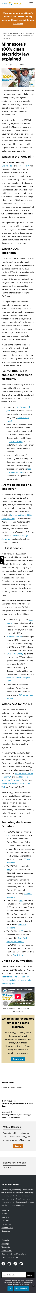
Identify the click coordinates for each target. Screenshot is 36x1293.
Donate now (18, 1059)
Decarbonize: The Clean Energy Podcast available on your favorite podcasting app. (17, 980)
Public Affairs (17, 1087)
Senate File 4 (8, 165)
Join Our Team (7, 1227)
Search (30, 1274)
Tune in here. (18, 955)
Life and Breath (15, 441)
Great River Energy (14, 653)
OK (10, 1288)
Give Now (5, 1217)
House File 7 (23, 165)
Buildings (5, 1243)
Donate (18, 1145)
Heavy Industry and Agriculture (14, 1254)
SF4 (8, 869)
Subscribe (5, 1220)
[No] (33, 1286)
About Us (5, 1210)
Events (4, 1213)
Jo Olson (7, 65)
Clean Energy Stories (10, 1257)
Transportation (7, 1247)
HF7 (8, 835)
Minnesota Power (14, 636)
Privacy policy (21, 1288)
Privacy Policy (7, 1224)
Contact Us (6, 1231)
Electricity (5, 1240)
